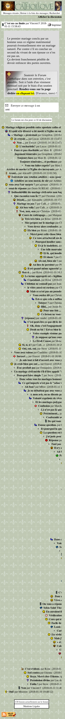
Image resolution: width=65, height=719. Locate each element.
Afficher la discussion (50, 17)
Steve (44, 348)
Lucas (36, 138)
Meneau (60, 341)
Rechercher (55, 13)
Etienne (48, 672)
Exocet (33, 142)
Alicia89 (27, 173)
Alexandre (37, 199)
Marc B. (48, 150)
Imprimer (56, 25)
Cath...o (45, 203)
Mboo (42, 386)
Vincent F (36, 687)
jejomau (44, 184)
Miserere (23, 691)
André (43, 318)
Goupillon (47, 135)
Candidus (43, 352)
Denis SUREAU (41, 188)
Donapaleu (46, 367)
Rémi (48, 218)
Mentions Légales (31, 706)
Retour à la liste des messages (34, 13)
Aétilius (57, 180)
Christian (51, 196)
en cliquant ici (25, 93)
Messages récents (11, 13)
